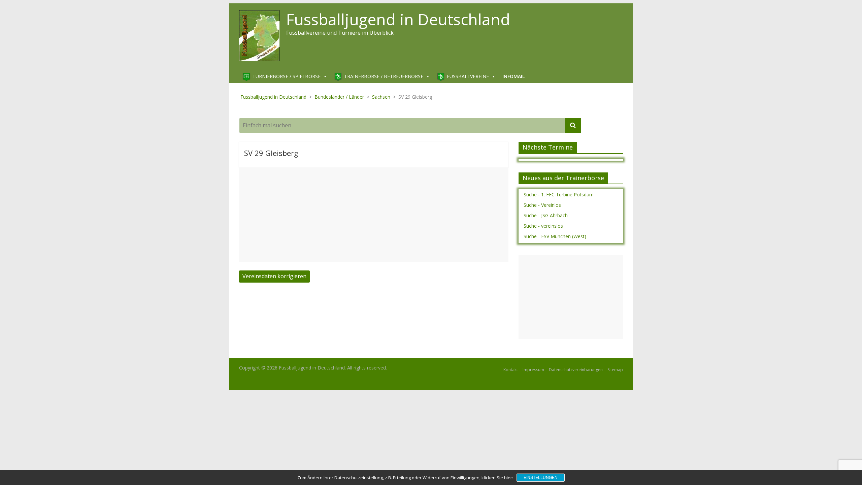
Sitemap (615, 370)
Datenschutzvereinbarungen (576, 370)
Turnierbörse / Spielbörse (287, 76)
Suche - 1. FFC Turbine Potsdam (559, 194)
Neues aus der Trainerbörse (563, 178)
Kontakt (510, 370)
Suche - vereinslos (543, 226)
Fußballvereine (468, 76)
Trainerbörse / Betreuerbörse (383, 76)
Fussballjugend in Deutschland (398, 19)
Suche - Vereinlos (542, 205)
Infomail (513, 76)
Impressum (533, 370)
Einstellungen (541, 477)
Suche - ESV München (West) (555, 236)
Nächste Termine (548, 147)
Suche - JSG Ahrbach (546, 215)
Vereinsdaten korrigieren (274, 276)
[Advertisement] (373, 214)
